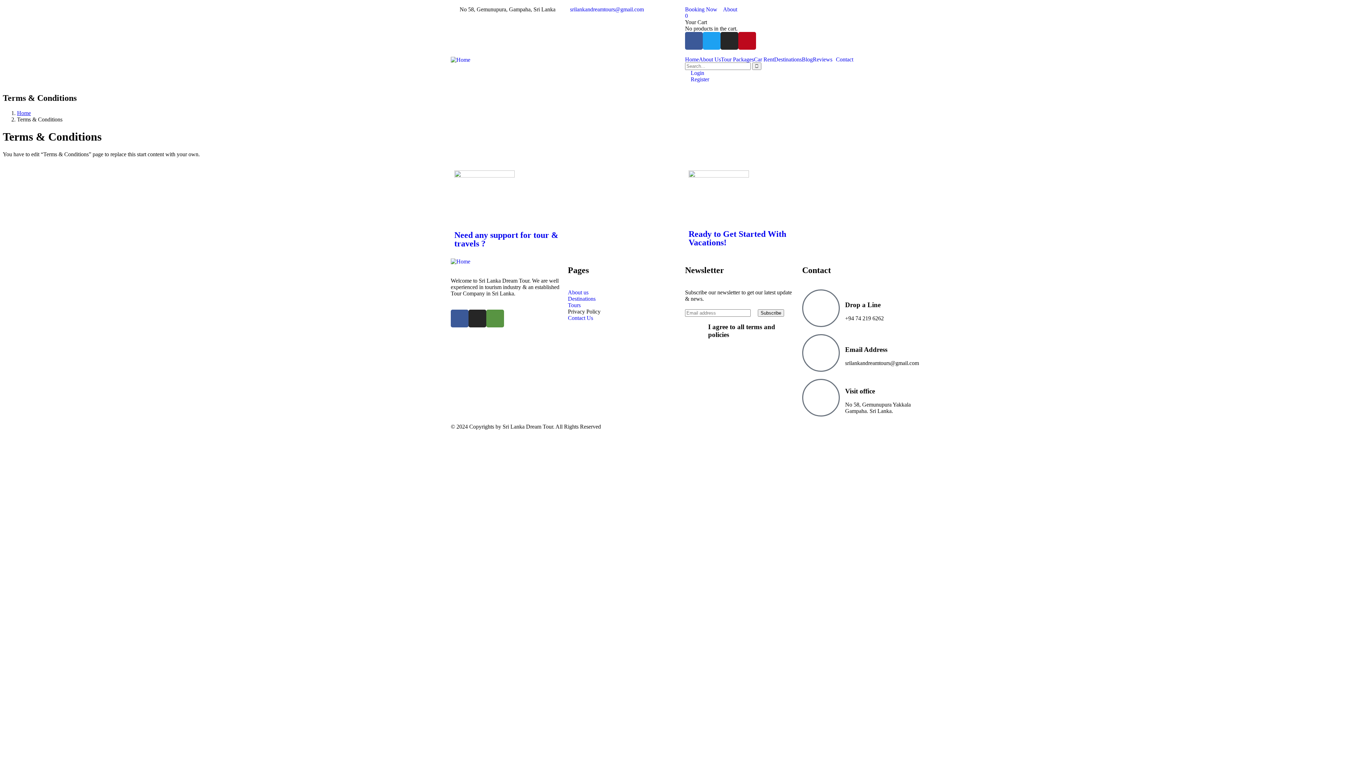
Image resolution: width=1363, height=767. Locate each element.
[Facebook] (694, 41)
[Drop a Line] (821, 308)
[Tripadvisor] (495, 318)
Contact (844, 59)
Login (696, 73)
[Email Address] (821, 353)
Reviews (822, 59)
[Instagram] (729, 41)
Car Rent (764, 59)
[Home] (460, 60)
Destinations (788, 59)
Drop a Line (863, 305)
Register (699, 79)
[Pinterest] (747, 41)
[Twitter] (712, 41)
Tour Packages (737, 59)
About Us (710, 59)
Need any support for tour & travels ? (506, 239)
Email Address (866, 349)
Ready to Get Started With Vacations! (737, 238)
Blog (807, 59)
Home (692, 59)
